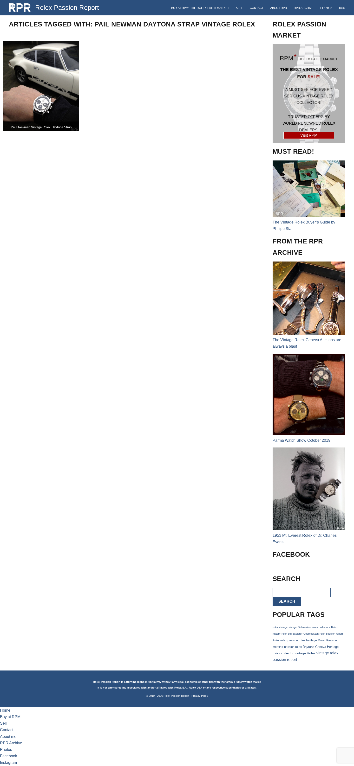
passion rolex (293, 647)
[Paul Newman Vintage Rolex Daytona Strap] (41, 86)
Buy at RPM (10, 717)
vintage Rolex (305, 653)
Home (5, 710)
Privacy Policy (199, 695)
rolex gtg (287, 633)
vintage (292, 627)
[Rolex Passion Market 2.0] (309, 93)
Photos (326, 8)
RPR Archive (304, 8)
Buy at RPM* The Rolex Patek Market (200, 8)
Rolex (276, 640)
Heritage (333, 647)
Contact (256, 8)
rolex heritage (308, 640)
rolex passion (289, 640)
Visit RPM (308, 135)
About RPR (278, 8)
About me (8, 736)
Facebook (8, 756)
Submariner (304, 627)
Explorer (297, 633)
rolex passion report (331, 633)
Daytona (308, 647)
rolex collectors (321, 627)
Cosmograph (311, 633)
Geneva (320, 647)
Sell (239, 8)
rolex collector (283, 653)
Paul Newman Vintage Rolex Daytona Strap (41, 127)
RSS (342, 8)
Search (286, 601)
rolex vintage (280, 627)
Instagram (8, 762)
